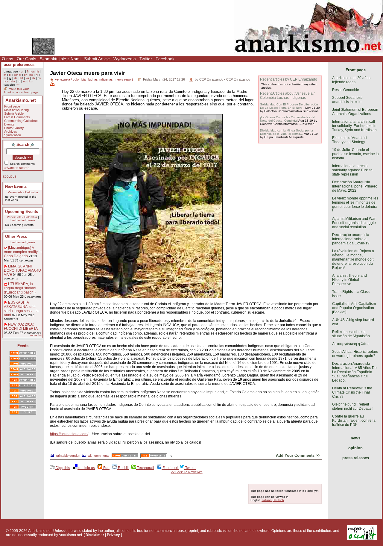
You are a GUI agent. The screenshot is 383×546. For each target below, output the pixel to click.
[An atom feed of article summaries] (23, 353)
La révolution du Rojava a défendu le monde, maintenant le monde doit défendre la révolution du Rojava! (353, 259)
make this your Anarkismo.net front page (21, 90)
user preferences (19, 64)
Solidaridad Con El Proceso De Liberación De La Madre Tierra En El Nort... (289, 106)
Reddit (123, 468)
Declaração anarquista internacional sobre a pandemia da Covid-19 (351, 239)
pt (5, 74)
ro (19, 81)
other (17, 74)
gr (25, 74)
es (33, 71)
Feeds (22, 346)
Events (9, 124)
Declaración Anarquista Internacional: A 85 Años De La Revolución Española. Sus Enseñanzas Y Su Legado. (354, 372)
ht (21, 78)
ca (7, 81)
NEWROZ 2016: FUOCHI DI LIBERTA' (21, 326)
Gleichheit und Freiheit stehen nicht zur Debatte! (352, 406)
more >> (36, 335)
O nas (7, 58)
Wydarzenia (124, 58)
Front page (12, 106)
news (355, 438)
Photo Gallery (14, 128)
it (38, 71)
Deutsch (278, 500)
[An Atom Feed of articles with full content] (23, 359)
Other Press (16, 236)
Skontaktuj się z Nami (60, 58)
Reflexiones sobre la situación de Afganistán (351, 334)
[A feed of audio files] (23, 369)
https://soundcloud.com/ (69, 434)
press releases (355, 458)
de (16, 78)
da (13, 81)
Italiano (267, 500)
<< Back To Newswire (187, 472)
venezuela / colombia (70, 79)
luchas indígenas (100, 79)
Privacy (113, 535)
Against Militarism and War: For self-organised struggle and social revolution (354, 223)
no (31, 74)
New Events (16, 186)
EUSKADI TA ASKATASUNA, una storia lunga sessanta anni (21, 308)
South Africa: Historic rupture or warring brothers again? (355, 354)
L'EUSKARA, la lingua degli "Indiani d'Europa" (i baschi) (20, 288)
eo (25, 81)
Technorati (145, 468)
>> (17, 84)
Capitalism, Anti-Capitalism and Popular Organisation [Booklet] (354, 308)
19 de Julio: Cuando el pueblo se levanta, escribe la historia (355, 154)
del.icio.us (86, 468)
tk (10, 74)
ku (27, 78)
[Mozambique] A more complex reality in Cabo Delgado (23, 252)
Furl (106, 468)
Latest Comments (17, 117)
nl (37, 74)
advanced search (16, 168)
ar (5, 78)
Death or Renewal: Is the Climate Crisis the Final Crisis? (352, 392)
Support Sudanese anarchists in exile (347, 100)
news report (124, 79)
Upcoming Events (21, 211)
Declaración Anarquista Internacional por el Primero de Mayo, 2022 (354, 186)
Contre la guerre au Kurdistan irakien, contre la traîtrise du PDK (354, 420)
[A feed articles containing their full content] (23, 386)
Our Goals (26, 58)
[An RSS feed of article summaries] (23, 380)
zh (33, 78)
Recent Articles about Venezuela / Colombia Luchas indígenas (287, 95)
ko (31, 81)
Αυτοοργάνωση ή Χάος (350, 344)
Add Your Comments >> (298, 455)
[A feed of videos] (23, 364)
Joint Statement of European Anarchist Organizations (355, 112)
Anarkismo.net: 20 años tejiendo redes (351, 80)
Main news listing (16, 110)
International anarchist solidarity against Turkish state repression (352, 170)
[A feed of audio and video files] (23, 375)
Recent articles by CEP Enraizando (288, 79)
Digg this (62, 468)
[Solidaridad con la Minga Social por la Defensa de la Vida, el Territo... (286, 132)
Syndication (12, 135)
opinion (355, 448)
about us (9, 176)
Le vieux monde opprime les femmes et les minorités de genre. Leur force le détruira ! (355, 204)
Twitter (145, 58)
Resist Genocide (345, 90)
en (22, 71)
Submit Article (97, 58)
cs (39, 78)
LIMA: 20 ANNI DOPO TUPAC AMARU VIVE (22, 270)
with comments (99, 455)
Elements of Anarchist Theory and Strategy (349, 140)
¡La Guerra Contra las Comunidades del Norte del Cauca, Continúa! (287, 119)
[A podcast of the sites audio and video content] (23, 407)
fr (28, 71)
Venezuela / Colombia (23, 192)
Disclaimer (95, 535)
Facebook (165, 58)
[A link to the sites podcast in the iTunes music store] (23, 413)
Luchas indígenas (22, 220)
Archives (10, 131)
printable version (68, 455)
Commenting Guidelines (21, 120)
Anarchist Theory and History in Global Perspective (349, 279)
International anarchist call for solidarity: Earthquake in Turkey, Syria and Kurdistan (354, 126)
